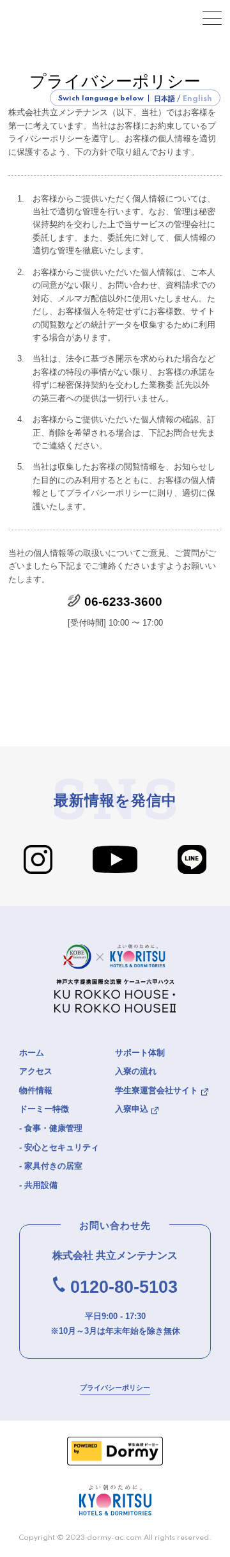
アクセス (35, 1071)
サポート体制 (140, 1052)
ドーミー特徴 (44, 1109)
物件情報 (35, 1090)
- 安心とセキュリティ (59, 1147)
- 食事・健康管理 (50, 1128)
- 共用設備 (38, 1185)
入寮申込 (131, 1109)
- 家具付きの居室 (50, 1166)
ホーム (31, 1052)
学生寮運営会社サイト (156, 1090)
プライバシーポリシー (115, 1387)
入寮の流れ (136, 1071)
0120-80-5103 (124, 1287)
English (197, 99)
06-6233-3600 (123, 601)
